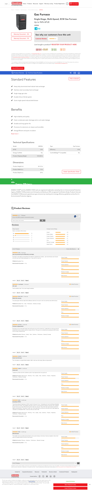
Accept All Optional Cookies (70, 488)
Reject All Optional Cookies (70, 484)
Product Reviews (22, 208)
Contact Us (17, 471)
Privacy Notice (32, 481)
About (24, 3)
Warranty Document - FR (21, 38)
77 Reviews (23, 215)
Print (78, 72)
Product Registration (59, 3)
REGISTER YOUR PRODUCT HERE (64, 45)
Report (27, 280)
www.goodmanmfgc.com (36, 53)
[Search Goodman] (67, 3)
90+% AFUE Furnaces (33, 9)
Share (70, 72)
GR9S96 (41, 9)
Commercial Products (64, 471)
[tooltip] (77, 216)
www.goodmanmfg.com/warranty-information (21, 57)
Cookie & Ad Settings (70, 481)
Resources (35, 3)
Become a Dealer (53, 471)
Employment (74, 471)
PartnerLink (44, 471)
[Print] (79, 72)
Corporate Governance (27, 471)
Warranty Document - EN (21, 34)
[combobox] (7, 4)
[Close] (89, 484)
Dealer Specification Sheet (71, 171)
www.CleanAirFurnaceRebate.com (61, 63)
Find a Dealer (75, 3)
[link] (15, 215)
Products (29, 3)
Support (41, 3)
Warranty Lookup (48, 3)
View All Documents (17, 68)
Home (12, 9)
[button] (78, 463)
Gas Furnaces (24, 9)
